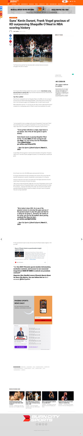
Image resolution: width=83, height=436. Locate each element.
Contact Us (41, 4)
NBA (34, 366)
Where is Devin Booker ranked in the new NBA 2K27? (49, 402)
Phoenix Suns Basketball (18, 368)
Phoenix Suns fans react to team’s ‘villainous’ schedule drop (65, 402)
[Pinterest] (1, 14)
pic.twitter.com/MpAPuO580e (26, 219)
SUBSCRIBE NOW (53, 4)
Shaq (33, 368)
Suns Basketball (17, 369)
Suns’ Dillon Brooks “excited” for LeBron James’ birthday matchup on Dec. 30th (33, 403)
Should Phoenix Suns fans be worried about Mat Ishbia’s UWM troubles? (16, 403)
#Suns (21, 141)
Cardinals (14, 4)
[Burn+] (65, 1)
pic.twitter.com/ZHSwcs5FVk (26, 144)
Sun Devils (31, 4)
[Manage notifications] (80, 433)
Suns (19, 4)
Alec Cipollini (16, 31)
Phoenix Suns (46, 366)
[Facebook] (1, 7)
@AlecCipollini (25, 279)
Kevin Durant (29, 366)
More (36, 4)
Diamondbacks (24, 4)
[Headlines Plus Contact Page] (73, 75)
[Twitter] (1, 10)
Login (47, 4)
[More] (1, 16)
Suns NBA (23, 369)
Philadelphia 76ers (39, 366)
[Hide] (0, 18)
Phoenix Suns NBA (28, 368)
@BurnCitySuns (26, 142)
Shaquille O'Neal (39, 368)
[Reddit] (1, 12)
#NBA (29, 139)
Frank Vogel (23, 366)
